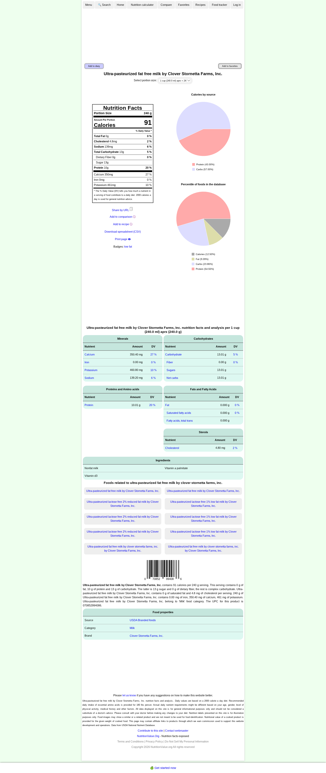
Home (120, 4)
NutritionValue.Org (148, 736)
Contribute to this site (150, 730)
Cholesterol (172, 447)
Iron (87, 362)
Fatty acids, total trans (180, 420)
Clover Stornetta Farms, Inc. (146, 635)
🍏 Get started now (163, 768)
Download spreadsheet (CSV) (123, 231)
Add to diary (94, 66)
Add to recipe (121, 224)
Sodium (89, 377)
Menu (88, 4)
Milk (132, 628)
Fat (167, 405)
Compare (166, 4)
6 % (153, 377)
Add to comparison (121, 216)
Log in (237, 4)
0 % (153, 362)
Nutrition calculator (142, 4)
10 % (153, 370)
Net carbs (172, 377)
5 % (235, 354)
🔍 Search (104, 4)
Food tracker (219, 4)
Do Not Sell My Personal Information (187, 741)
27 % (153, 354)
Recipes (200, 4)
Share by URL (121, 210)
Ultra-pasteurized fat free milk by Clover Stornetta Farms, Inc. (122, 490)
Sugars (171, 370)
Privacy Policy (154, 741)
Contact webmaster (176, 730)
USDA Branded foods (143, 620)
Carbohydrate (173, 354)
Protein (89, 405)
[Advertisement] (163, 34)
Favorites (183, 4)
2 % (235, 447)
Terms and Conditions (130, 741)
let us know (129, 695)
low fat (128, 246)
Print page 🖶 (123, 239)
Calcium (90, 354)
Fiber (170, 362)
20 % (152, 405)
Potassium (91, 370)
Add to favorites (230, 66)
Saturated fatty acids (179, 412)
